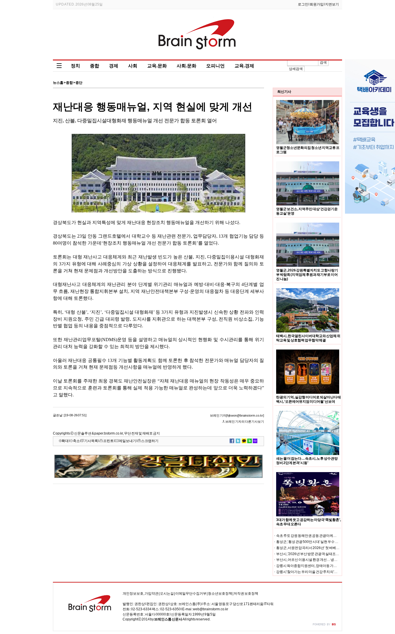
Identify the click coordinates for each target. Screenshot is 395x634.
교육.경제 (244, 65)
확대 (65, 441)
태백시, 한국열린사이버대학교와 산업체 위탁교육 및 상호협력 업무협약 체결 (308, 338)
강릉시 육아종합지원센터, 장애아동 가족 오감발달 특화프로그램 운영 (327, 566)
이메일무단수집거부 (190, 594)
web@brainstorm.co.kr (210, 609)
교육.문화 (157, 65)
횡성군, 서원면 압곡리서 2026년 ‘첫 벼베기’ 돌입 (312, 548)
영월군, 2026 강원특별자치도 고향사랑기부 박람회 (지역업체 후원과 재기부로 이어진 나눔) (307, 274)
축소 (76, 441)
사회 (132, 65)
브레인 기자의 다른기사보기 (244, 421)
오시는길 (167, 594)
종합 (94, 65)
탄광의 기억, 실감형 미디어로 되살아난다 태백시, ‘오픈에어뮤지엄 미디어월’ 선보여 (308, 399)
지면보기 (332, 4)
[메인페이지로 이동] (197, 55)
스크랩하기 (149, 441)
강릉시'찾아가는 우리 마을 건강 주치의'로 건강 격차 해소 (317, 572)
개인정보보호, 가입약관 (140, 594)
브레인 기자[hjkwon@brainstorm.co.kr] (237, 415)
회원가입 (317, 4)
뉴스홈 (58, 83)
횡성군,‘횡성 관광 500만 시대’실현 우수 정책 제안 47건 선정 (320, 542)
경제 (113, 65)
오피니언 (215, 65)
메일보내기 (127, 441)
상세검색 (296, 69)
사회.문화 (186, 65)
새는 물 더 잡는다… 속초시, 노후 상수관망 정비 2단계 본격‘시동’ (307, 460)
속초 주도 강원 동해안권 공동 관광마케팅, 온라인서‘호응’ (318, 536)
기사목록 (91, 441)
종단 (78, 83)
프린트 (108, 441)
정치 (75, 65)
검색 (323, 62)
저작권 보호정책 (246, 594)
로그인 (303, 4)
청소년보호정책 (220, 594)
